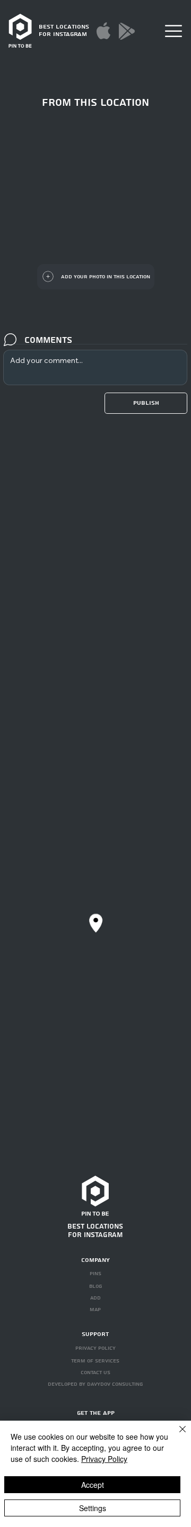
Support (95, 1334)
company (95, 1260)
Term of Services (95, 1361)
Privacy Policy (104, 1458)
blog (95, 1286)
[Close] (176, 1435)
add (95, 1298)
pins (95, 1273)
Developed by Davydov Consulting (95, 1384)
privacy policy (95, 1348)
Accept (92, 1484)
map (95, 1309)
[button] (173, 31)
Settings (92, 1508)
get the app (96, 1412)
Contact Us (95, 1372)
